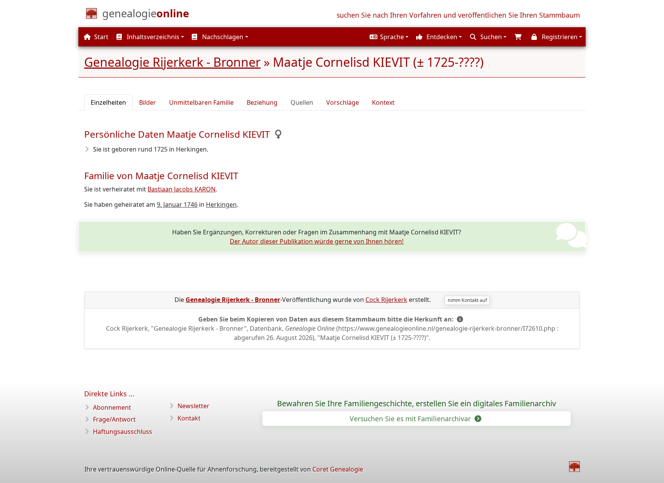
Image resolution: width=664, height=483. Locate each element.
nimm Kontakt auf (467, 300)
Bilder (147, 102)
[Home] (574, 466)
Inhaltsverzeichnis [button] (152, 37)
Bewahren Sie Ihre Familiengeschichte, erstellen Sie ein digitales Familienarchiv (416, 403)
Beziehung (262, 102)
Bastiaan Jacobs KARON (182, 189)
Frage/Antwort (114, 419)
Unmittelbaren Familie (201, 102)
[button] (388, 37)
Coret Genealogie (337, 469)
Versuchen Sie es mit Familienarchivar (411, 418)
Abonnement (112, 407)
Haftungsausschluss (122, 431)
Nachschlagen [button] (222, 37)
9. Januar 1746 (177, 204)
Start (100, 37)
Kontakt (189, 418)
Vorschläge (342, 102)
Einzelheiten (108, 102)
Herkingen (221, 204)
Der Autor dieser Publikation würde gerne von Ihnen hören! (316, 241)
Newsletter (193, 406)
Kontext (383, 102)
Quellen (301, 102)
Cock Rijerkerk (386, 299)
